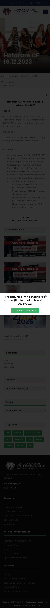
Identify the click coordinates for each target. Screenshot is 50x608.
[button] (47, 296)
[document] (25, 304)
